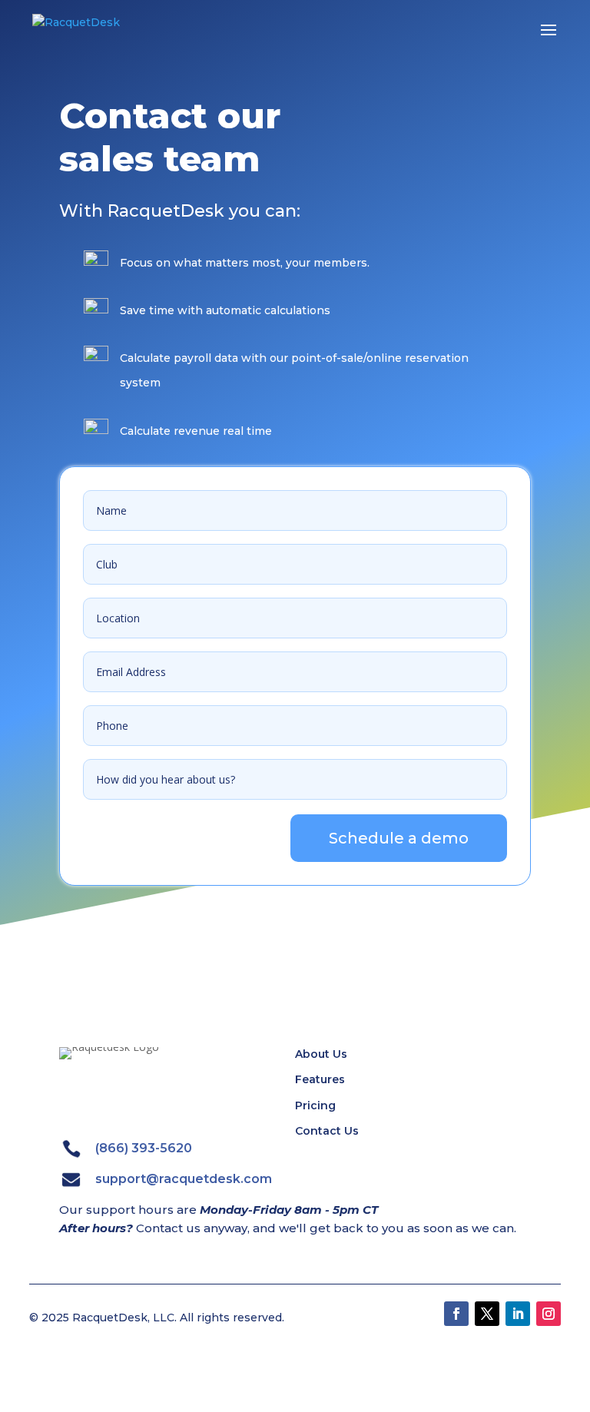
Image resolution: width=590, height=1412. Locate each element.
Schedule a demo (399, 838)
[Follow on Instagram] (548, 1313)
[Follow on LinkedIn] (517, 1313)
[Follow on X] (487, 1313)
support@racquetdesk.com (183, 1179)
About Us (321, 1054)
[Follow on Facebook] (456, 1313)
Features (320, 1079)
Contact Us (327, 1131)
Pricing (315, 1105)
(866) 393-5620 (143, 1148)
